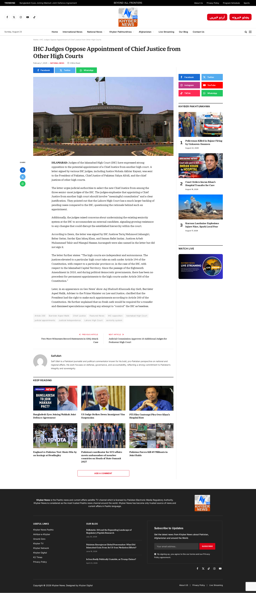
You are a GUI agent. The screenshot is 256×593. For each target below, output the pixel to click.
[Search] (246, 32)
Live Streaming (166, 32)
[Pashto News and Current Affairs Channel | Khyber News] (128, 17)
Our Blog (183, 32)
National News (94, 32)
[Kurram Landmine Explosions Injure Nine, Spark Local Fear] (201, 207)
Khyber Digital (86, 585)
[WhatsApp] (22, 184)
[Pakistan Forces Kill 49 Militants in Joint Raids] (151, 435)
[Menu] (250, 32)
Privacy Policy (213, 3)
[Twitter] (22, 177)
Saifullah (56, 355)
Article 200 (40, 315)
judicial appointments (45, 320)
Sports (247, 3)
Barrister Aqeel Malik (59, 315)
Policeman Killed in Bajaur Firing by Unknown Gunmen (203, 142)
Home (55, 32)
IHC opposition (115, 315)
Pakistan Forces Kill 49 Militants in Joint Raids (148, 453)
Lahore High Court (93, 320)
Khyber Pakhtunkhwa (120, 32)
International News (72, 32)
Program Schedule (231, 3)
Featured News (97, 315)
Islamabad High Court (136, 315)
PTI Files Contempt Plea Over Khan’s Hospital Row (149, 416)
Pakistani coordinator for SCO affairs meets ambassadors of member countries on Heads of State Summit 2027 (101, 456)
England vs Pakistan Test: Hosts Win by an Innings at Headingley (55, 453)
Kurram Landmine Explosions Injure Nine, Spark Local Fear (202, 225)
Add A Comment (103, 473)
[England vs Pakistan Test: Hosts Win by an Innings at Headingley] (55, 435)
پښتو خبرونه (240, 17)
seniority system (114, 320)
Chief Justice (79, 315)
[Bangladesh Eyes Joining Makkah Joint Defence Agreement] (55, 398)
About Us (198, 3)
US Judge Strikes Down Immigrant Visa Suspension (103, 416)
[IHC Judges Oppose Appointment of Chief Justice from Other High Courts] (103, 116)
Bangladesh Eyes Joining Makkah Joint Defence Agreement (48, 3)
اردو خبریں (217, 17)
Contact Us (198, 32)
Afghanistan (145, 32)
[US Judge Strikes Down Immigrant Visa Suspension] (103, 398)
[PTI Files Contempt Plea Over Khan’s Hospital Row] (151, 398)
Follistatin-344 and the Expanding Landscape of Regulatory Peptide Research (109, 531)
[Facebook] (22, 170)
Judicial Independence (70, 320)
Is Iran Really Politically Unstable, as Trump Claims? (111, 559)
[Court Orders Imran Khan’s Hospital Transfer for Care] (201, 165)
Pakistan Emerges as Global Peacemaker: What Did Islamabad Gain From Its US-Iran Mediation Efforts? (111, 546)
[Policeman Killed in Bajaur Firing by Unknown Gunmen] (201, 124)
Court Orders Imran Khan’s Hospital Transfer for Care (200, 183)
